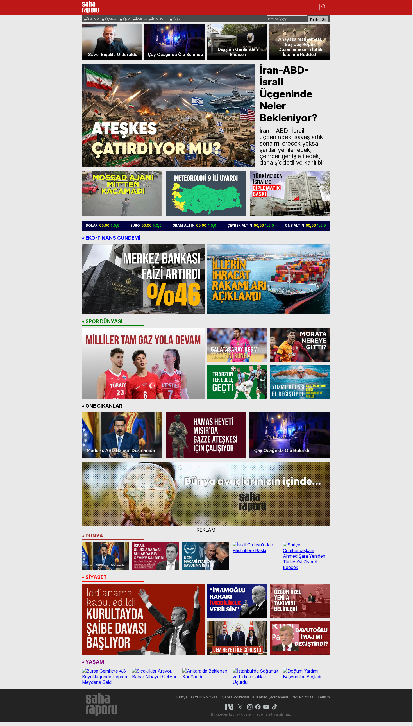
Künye (182, 697)
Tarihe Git (317, 19)
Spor (126, 18)
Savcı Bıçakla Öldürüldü (112, 54)
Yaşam (178, 18)
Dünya (141, 18)
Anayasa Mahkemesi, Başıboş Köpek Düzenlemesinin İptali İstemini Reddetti (300, 47)
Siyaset (111, 18)
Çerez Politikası (235, 697)
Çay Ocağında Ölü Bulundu (175, 54)
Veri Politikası (302, 697)
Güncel (93, 18)
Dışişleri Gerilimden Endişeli (238, 52)
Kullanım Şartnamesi (270, 697)
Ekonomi (159, 18)
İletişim (324, 697)
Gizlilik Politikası (205, 697)
